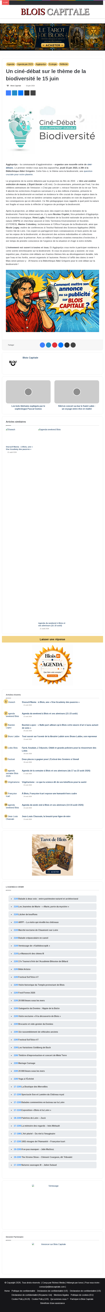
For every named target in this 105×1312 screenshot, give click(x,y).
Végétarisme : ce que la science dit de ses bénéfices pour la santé (54, 782)
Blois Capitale (15, 86)
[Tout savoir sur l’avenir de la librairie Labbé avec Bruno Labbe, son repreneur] (13, 740)
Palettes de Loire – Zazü (33, 1118)
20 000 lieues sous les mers (31, 1000)
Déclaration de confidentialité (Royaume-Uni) (32, 1295)
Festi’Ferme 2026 (26, 993)
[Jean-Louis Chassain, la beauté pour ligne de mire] (13, 820)
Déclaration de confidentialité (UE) (52, 1291)
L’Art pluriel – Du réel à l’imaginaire (38, 1134)
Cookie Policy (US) (40, 1299)
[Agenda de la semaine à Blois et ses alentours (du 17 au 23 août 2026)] (13, 774)
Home (7, 1291)
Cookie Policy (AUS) (21, 1299)
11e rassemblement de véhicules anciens (38, 1032)
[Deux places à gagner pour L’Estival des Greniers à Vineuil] (13, 763)
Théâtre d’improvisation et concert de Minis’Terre (42, 1055)
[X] (30, 362)
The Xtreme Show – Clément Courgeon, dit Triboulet (46, 1157)
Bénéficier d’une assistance (52, 1303)
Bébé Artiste (24, 969)
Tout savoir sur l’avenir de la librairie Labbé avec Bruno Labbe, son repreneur (59, 736)
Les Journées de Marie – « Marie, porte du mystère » (43, 907)
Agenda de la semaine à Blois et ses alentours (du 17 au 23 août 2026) (56, 771)
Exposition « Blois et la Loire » (36, 1110)
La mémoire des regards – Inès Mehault (40, 1126)
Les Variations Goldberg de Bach (34, 1047)
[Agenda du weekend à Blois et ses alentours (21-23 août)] (52, 524)
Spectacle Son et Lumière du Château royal (42, 1094)
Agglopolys (41, 64)
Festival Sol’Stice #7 (28, 977)
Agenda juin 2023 (25, 64)
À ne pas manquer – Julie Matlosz (37, 1149)
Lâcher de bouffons (27, 914)
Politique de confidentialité (23, 1291)
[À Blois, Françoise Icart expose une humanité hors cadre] (13, 797)
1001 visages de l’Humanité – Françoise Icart (43, 1141)
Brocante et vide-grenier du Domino (35, 1024)
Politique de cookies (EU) (82, 1295)
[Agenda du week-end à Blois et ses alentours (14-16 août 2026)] (13, 808)
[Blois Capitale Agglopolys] (50, 11)
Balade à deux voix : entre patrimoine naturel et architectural (48, 899)
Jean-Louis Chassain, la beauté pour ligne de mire (46, 816)
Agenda (10, 64)
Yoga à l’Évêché (26, 1079)
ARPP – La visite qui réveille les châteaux (38, 922)
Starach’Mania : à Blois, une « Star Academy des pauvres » (51, 702)
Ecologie (53, 64)
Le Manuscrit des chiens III (31, 953)
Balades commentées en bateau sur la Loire (42, 1102)
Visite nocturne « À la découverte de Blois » (39, 1016)
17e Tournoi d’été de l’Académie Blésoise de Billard (43, 961)
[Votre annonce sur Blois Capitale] (52, 301)
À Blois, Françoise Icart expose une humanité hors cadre (49, 793)
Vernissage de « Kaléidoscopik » (34, 946)
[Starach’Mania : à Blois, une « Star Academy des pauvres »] (20, 436)
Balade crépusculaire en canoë (33, 938)
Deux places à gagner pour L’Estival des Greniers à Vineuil (50, 759)
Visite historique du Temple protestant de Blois (41, 985)
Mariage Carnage (26, 1063)
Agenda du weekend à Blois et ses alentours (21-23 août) (50, 713)
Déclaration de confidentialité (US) (85, 1291)
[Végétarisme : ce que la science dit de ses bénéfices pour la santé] (13, 785)
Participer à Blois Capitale (81, 1299)
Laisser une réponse (52, 639)
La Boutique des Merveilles (34, 1087)
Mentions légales (61, 1295)
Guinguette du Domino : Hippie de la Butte (39, 1008)
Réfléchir (64, 64)
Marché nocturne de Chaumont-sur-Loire (38, 930)
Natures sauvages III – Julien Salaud (39, 1165)
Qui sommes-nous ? (59, 1299)
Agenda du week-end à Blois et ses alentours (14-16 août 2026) (52, 805)
